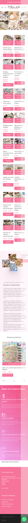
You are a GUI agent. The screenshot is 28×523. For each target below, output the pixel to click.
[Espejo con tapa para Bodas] (8, 169)
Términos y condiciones (8, 499)
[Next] (24, 381)
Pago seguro (5, 502)
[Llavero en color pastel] (8, 93)
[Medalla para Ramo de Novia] (19, 40)
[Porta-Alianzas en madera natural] (19, 64)
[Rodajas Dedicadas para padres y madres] (8, 64)
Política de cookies (6, 506)
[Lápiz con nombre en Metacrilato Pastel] (19, 197)
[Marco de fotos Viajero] (19, 225)
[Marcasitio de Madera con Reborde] (19, 118)
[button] (2, 7)
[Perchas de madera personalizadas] (8, 225)
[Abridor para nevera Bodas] (8, 40)
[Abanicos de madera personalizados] (8, 197)
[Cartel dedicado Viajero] (19, 93)
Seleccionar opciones (8, 55)
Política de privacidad (7, 504)
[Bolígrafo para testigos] (8, 118)
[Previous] (4, 381)
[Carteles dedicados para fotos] (19, 169)
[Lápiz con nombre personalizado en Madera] (14, 353)
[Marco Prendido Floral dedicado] (8, 143)
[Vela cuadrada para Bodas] (19, 143)
